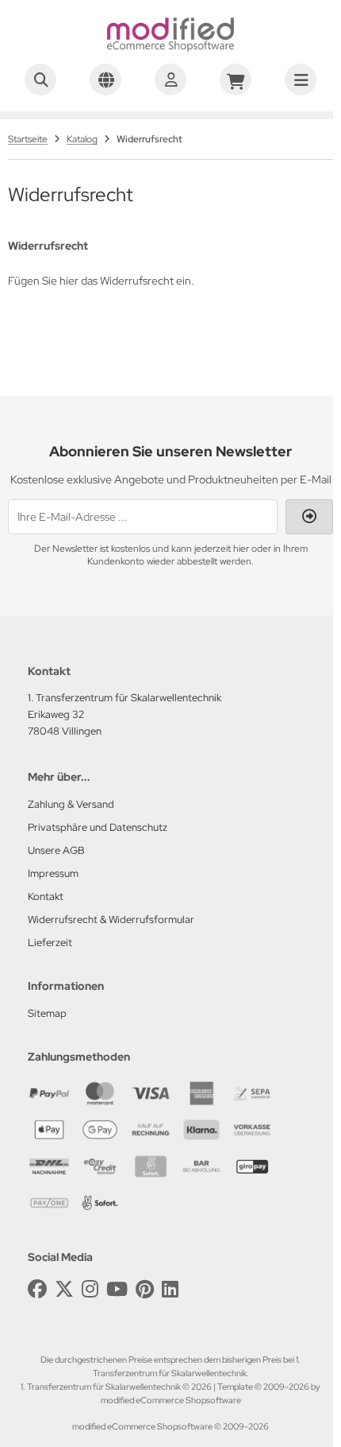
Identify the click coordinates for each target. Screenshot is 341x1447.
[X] (64, 1289)
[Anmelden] (170, 79)
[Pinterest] (145, 1289)
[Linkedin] (170, 1289)
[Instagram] (90, 1289)
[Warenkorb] (235, 79)
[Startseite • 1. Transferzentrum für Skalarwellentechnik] (170, 48)
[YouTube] (117, 1289)
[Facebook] (37, 1289)
